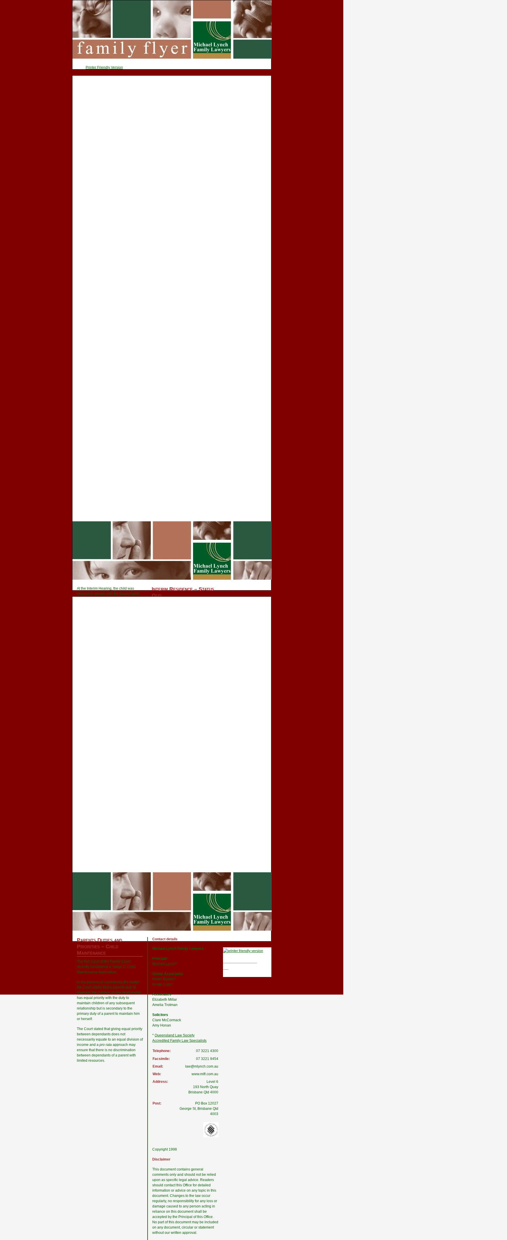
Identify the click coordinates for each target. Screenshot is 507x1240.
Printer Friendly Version (104, 67)
